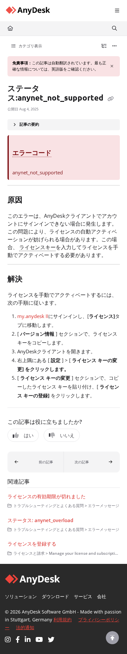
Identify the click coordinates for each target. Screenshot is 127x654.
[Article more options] (114, 46)
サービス (83, 596)
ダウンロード (55, 596)
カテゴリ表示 (30, 46)
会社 (101, 596)
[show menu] (117, 11)
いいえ (67, 435)
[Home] (27, 10)
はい (29, 435)
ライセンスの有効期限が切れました (46, 496)
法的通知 (25, 627)
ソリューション (21, 596)
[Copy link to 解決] (32, 279)
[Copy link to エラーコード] (61, 153)
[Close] (112, 66)
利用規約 (62, 619)
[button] (35, 462)
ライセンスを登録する (31, 543)
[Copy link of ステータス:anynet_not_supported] (111, 98)
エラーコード (31, 152)
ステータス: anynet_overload (40, 520)
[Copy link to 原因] (32, 200)
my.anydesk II (32, 316)
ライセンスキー (37, 247)
